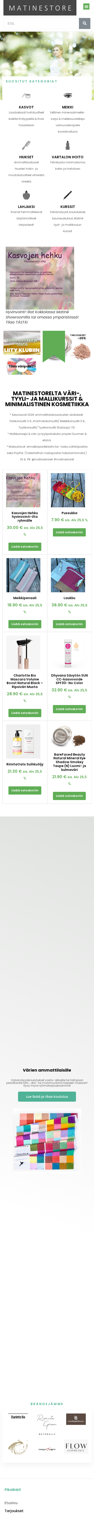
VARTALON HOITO (68, 157)
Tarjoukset (14, 1511)
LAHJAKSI (26, 206)
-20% (82, 338)
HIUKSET (26, 157)
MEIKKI (67, 107)
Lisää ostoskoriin (24, 546)
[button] (86, 6)
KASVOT (26, 107)
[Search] (84, 23)
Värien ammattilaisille (47, 1070)
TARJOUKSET (78, 335)
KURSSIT (67, 206)
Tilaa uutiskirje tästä (22, 342)
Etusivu (11, 1503)
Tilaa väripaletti (22, 366)
